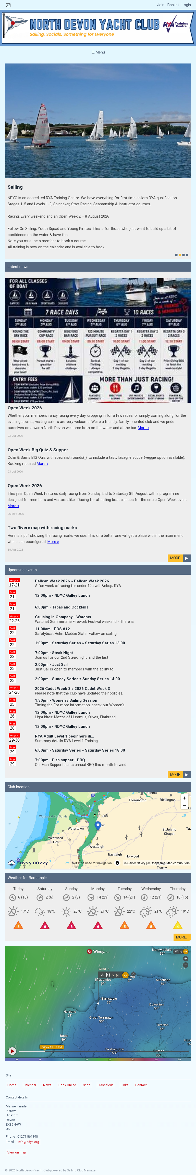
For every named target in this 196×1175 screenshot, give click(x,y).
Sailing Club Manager (81, 1121)
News (47, 1036)
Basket (173, 5)
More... (182, 888)
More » (143, 378)
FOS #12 (62, 580)
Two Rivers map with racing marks (42, 478)
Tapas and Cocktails (70, 558)
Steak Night (62, 603)
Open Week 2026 (25, 358)
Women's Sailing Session (74, 651)
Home (11, 1036)
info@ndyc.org (28, 1093)
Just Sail (60, 615)
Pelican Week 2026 (91, 532)
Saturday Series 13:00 (105, 594)
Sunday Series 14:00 (101, 629)
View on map (16, 1103)
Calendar (29, 1036)
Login (186, 5)
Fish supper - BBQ (68, 711)
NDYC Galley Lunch (72, 546)
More (175, 509)
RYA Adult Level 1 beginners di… (64, 687)
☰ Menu (98, 52)
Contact (141, 1036)
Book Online (67, 1036)
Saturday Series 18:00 (105, 701)
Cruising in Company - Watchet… (64, 567)
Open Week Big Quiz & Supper (38, 400)
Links (124, 1036)
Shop (86, 1036)
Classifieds (105, 1036)
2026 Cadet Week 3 (92, 639)
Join (160, 5)
